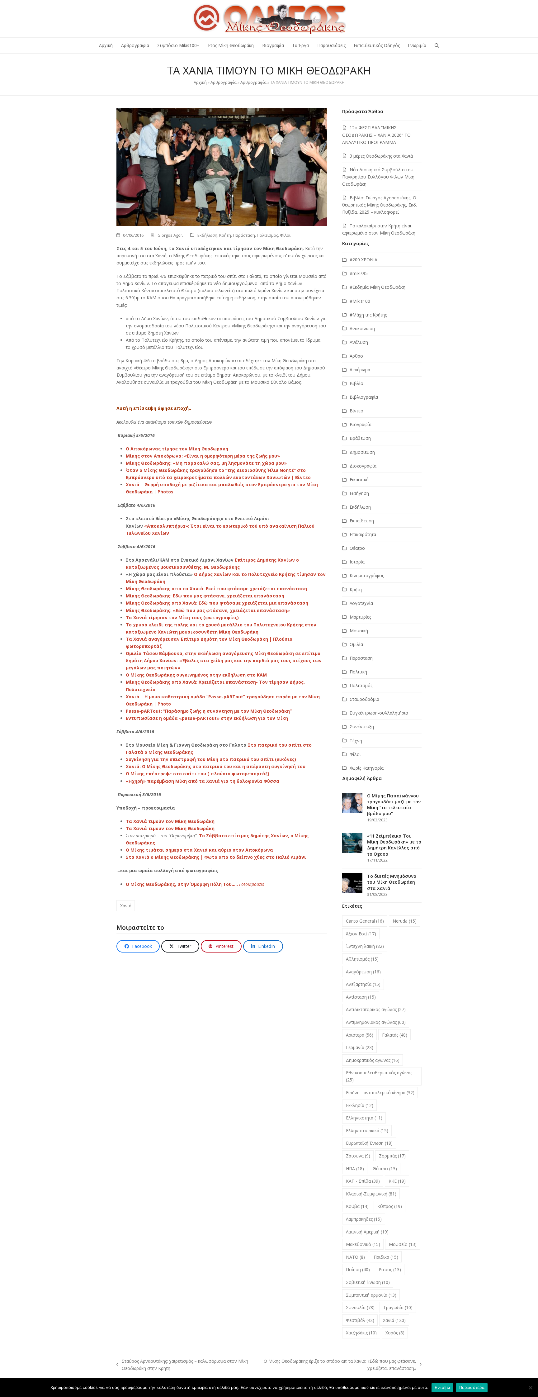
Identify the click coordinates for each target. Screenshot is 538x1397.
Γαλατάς (394, 1035)
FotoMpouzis (251, 884)
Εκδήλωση (207, 235)
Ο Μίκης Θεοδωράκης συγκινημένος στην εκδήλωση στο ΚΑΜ (196, 675)
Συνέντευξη (362, 726)
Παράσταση (244, 235)
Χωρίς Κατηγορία (367, 768)
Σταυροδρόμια (364, 699)
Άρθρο (356, 356)
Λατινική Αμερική (367, 1232)
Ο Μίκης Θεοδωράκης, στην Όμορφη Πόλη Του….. (182, 884)
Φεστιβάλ (360, 1320)
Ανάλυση (359, 342)
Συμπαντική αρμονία (371, 1295)
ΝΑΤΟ (355, 1257)
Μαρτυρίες (360, 617)
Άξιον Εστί (361, 934)
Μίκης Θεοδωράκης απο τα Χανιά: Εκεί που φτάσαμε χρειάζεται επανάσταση (216, 589)
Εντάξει (442, 1387)
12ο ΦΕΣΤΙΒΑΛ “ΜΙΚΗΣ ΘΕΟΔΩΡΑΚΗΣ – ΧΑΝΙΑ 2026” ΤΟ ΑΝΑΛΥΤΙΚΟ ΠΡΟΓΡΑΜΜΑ (376, 135)
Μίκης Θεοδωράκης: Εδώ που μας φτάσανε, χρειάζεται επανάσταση (205, 596)
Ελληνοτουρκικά (367, 1130)
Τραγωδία (398, 1307)
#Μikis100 (360, 301)
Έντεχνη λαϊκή (365, 946)
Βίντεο (356, 411)
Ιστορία (357, 562)
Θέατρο (357, 548)
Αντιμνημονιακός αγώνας (376, 1022)
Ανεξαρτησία (363, 984)
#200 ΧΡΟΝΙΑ (363, 260)
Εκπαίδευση (362, 521)
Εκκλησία (359, 1105)
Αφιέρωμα (360, 370)
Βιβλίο (356, 383)
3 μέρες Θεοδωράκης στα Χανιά (381, 156)
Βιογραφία (360, 424)
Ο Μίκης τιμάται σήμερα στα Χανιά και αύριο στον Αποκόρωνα (199, 850)
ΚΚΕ (397, 1181)
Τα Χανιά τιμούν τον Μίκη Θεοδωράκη (170, 821)
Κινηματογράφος (367, 575)
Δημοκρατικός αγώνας (372, 1060)
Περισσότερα (471, 1387)
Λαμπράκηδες (364, 1219)
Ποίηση (358, 1269)
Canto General (365, 921)
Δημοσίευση (362, 452)
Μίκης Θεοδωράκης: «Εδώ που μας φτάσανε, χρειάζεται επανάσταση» (208, 610)
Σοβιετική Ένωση (368, 1282)
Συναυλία (360, 1307)
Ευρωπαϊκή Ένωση (369, 1143)
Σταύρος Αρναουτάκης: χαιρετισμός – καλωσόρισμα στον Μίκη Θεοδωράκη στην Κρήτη (182, 1365)
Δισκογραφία (363, 466)
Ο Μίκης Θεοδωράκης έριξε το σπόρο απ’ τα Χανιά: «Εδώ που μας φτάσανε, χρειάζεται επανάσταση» (339, 1365)
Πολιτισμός (267, 235)
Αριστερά (359, 1035)
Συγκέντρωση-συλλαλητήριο (379, 713)
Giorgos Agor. (170, 235)
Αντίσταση (361, 997)
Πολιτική (358, 672)
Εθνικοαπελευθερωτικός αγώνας (379, 1076)
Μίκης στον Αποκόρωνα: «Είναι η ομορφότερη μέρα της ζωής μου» (203, 456)
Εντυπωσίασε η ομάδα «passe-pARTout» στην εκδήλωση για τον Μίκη (207, 718)
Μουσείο (403, 1244)
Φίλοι (285, 235)
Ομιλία (356, 644)
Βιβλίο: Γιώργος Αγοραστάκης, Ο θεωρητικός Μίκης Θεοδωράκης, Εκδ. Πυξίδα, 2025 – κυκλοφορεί (379, 205)
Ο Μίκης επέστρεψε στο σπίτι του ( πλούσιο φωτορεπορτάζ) (197, 774)
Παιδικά (386, 1257)
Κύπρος (389, 1206)
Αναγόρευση (363, 972)
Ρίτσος (390, 1269)
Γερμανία (359, 1047)
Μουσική (359, 631)
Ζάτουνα (358, 1156)
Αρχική (200, 82)
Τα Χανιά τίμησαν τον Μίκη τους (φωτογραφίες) (182, 617)
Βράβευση (360, 438)
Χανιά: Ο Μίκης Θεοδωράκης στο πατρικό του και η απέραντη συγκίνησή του (215, 766)
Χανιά (125, 906)
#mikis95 (359, 273)
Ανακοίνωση (362, 328)
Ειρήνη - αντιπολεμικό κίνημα (380, 1092)
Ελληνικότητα (364, 1118)
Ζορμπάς (392, 1156)
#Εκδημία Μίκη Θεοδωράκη (377, 287)
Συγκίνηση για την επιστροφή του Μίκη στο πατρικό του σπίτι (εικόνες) (211, 759)
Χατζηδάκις (361, 1333)
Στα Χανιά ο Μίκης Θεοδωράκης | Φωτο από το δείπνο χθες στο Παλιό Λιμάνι (216, 857)
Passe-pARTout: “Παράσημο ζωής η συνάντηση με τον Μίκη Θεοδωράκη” (209, 711)
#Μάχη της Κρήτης (368, 315)
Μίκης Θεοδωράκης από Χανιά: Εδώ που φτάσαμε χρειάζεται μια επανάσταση (217, 603)
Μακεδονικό (363, 1244)
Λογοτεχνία (361, 603)
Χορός (394, 1333)
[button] (436, 45)
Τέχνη (356, 741)
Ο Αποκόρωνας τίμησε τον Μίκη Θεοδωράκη (177, 449)
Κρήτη (225, 235)
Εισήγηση (359, 493)
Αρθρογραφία (223, 82)
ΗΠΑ (355, 1168)
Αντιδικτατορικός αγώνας (376, 1009)
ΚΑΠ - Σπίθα (363, 1181)
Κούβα (357, 1206)
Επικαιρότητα (363, 534)
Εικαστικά (359, 479)
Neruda (405, 921)
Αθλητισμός (362, 959)
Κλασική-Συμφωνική (371, 1194)
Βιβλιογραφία (364, 397)
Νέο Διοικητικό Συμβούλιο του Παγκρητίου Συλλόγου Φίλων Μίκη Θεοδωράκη (378, 177)
